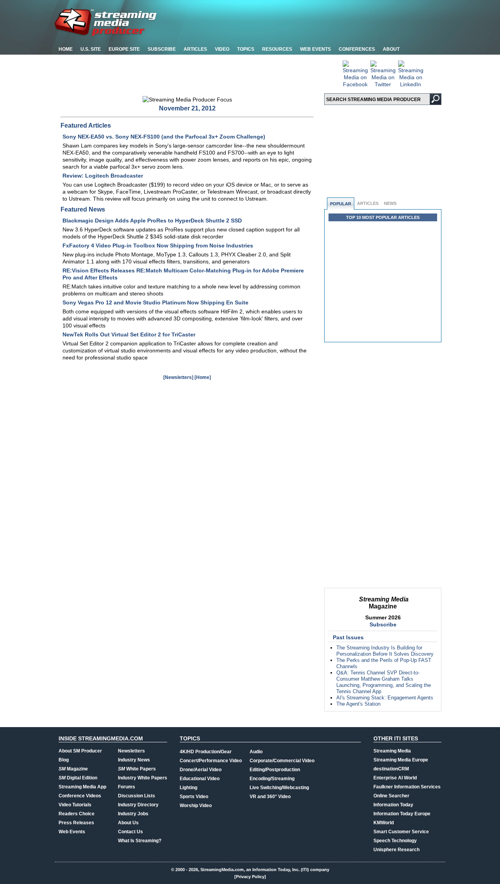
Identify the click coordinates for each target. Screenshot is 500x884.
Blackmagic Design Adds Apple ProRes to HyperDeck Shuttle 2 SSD (152, 220)
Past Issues (348, 637)
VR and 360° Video (270, 796)
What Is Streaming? (139, 840)
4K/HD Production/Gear (206, 751)
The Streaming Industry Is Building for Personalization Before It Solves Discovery (385, 651)
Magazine (73, 769)
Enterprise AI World (395, 778)
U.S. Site (90, 49)
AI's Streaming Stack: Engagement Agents (384, 698)
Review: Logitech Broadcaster (102, 176)
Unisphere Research (396, 849)
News (390, 203)
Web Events (315, 49)
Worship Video (196, 805)
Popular (340, 203)
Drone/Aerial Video (200, 769)
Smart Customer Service (401, 831)
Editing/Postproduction (275, 769)
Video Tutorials (75, 805)
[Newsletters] (178, 377)
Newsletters (131, 751)
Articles (195, 49)
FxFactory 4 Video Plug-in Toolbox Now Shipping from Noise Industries (157, 245)
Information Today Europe (401, 813)
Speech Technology (395, 840)
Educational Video (200, 778)
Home (66, 49)
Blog (64, 760)
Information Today (393, 805)
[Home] (203, 377)
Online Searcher (391, 796)
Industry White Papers (142, 778)
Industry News (134, 760)
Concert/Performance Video (211, 760)
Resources (277, 49)
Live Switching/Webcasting (279, 787)
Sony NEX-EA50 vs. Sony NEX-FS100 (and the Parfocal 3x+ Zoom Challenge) (163, 136)
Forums (126, 787)
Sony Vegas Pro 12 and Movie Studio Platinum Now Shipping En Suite (155, 302)
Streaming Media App (82, 787)
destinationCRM (391, 769)
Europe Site (124, 49)
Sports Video (194, 796)
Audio (256, 751)
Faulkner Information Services (407, 787)
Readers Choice (77, 813)
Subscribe (162, 49)
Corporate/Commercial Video (282, 760)
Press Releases (76, 822)
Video (222, 49)
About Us (128, 822)
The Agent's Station (358, 704)
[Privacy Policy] (250, 876)
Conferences (357, 49)
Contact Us (130, 831)
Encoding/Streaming (272, 778)
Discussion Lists (136, 796)
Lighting (188, 787)
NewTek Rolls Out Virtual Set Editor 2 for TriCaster (128, 334)
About (391, 49)
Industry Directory (138, 805)
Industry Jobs (133, 813)
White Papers (137, 769)
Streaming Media (392, 751)
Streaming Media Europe (400, 760)
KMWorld (383, 822)
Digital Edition (78, 778)
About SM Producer (80, 751)
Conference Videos (80, 796)
